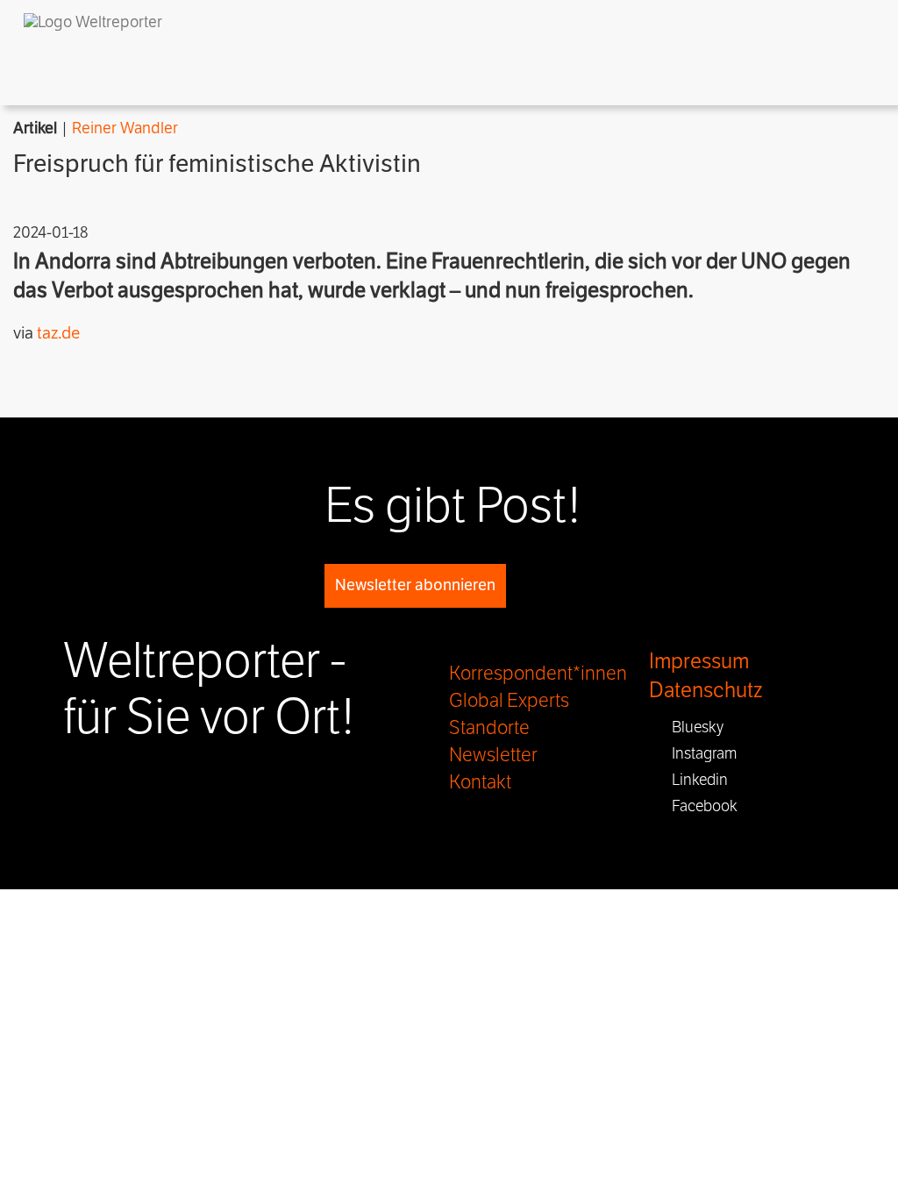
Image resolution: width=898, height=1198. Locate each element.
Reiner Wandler (125, 128)
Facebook (699, 806)
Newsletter (493, 755)
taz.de (58, 333)
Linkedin (694, 779)
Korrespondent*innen (538, 673)
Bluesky (692, 727)
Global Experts (509, 700)
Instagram (699, 753)
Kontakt (480, 782)
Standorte (489, 728)
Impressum (699, 661)
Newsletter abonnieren (415, 585)
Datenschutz (705, 690)
